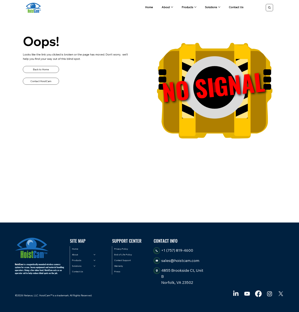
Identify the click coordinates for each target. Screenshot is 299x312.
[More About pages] (172, 7)
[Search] (269, 7)
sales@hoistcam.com (180, 260)
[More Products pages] (195, 7)
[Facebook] (258, 293)
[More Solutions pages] (219, 7)
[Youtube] (247, 293)
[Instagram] (269, 293)
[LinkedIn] (236, 293)
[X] (281, 293)
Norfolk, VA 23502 (177, 282)
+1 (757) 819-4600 (177, 250)
